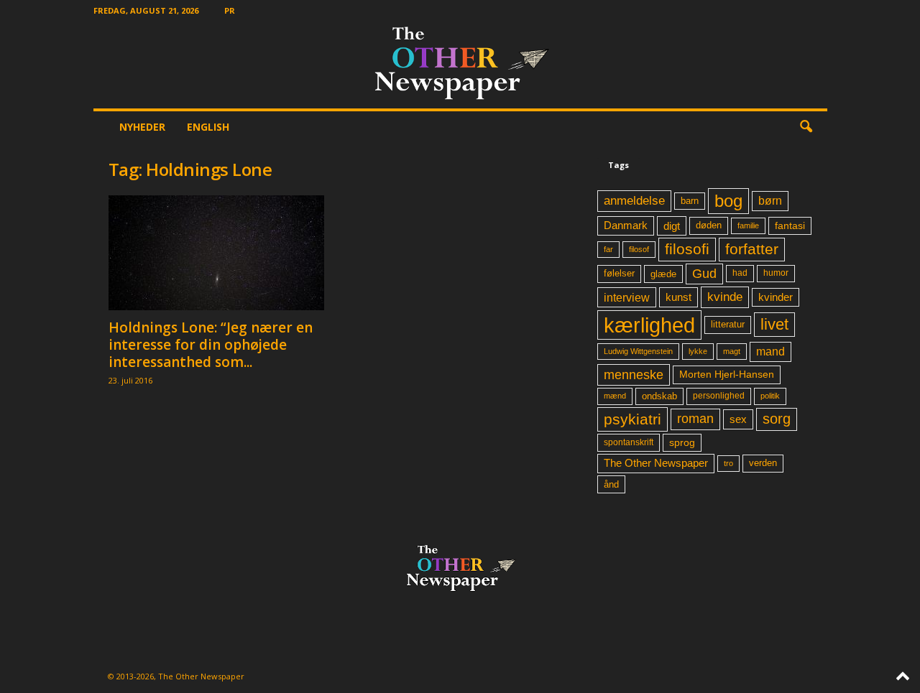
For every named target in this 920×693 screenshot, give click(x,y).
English (208, 127)
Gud (704, 273)
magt (731, 351)
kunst (678, 297)
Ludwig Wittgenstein (638, 351)
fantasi (790, 225)
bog (728, 200)
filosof (639, 249)
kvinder (775, 297)
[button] (806, 127)
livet (774, 324)
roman (695, 418)
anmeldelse (634, 200)
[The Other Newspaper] (460, 64)
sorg (777, 419)
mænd (615, 395)
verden (763, 463)
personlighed (719, 395)
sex (738, 419)
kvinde (724, 296)
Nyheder (142, 127)
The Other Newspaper (656, 463)
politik (770, 395)
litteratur (728, 325)
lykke (698, 351)
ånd (611, 484)
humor (775, 273)
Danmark (626, 225)
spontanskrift (628, 442)
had (740, 273)
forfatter (751, 249)
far (608, 249)
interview (627, 297)
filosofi (687, 249)
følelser (619, 274)
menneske (633, 375)
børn (770, 201)
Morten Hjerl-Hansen (726, 374)
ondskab (659, 396)
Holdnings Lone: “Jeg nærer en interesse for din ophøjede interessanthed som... (211, 344)
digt (671, 226)
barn (690, 201)
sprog (682, 442)
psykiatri (632, 419)
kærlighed (649, 325)
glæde (663, 274)
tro (728, 463)
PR (229, 10)
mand (770, 351)
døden (709, 225)
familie (748, 225)
